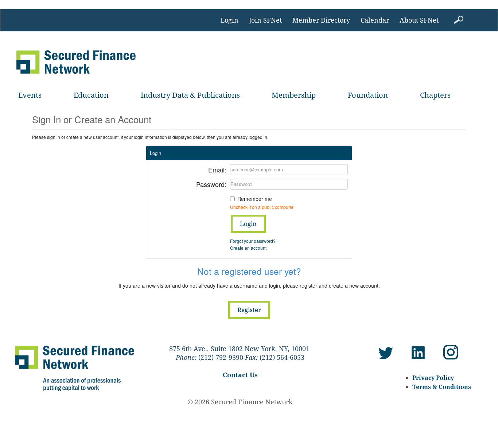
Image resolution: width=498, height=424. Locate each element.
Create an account (248, 248)
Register (249, 310)
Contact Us (240, 374)
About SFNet (419, 20)
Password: (211, 183)
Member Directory (321, 20)
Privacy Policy (433, 378)
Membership (294, 95)
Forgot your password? (253, 241)
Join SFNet (265, 20)
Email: (217, 169)
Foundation (368, 95)
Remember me (254, 198)
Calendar (375, 20)
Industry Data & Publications (190, 95)
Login (229, 20)
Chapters (435, 95)
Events (30, 95)
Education (91, 95)
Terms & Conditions (441, 387)
